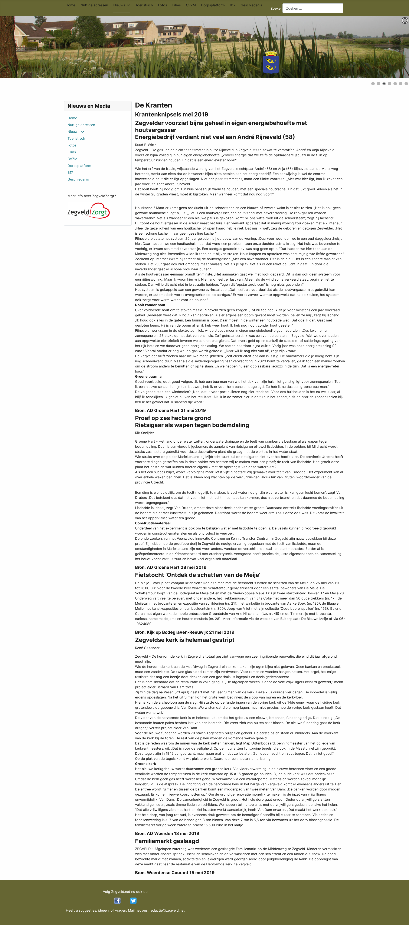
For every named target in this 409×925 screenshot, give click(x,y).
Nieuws (119, 5)
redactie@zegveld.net (167, 910)
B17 (232, 5)
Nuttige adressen (94, 5)
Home (70, 5)
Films (176, 5)
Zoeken (276, 8)
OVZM (191, 5)
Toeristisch (144, 5)
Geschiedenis (251, 5)
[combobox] (312, 8)
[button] (396, 47)
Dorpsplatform (213, 5)
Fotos (162, 5)
